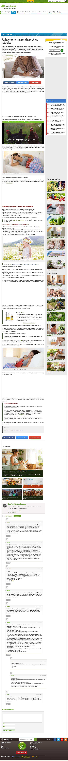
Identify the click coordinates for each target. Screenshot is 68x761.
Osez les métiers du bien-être (52, 256)
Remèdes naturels (56, 34)
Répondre (8, 562)
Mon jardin (23, 12)
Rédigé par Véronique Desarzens (17, 504)
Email (4, 726)
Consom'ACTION (53, 12)
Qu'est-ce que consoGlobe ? (6, 742)
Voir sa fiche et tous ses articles (14, 510)
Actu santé (17, 34)
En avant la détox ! (50, 225)
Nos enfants (27, 12)
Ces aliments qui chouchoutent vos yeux (54, 298)
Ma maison (18, 12)
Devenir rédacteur (12, 512)
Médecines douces (32, 34)
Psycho (48, 34)
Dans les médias (33, 745)
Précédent (43, 62)
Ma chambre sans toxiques (52, 269)
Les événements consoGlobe (35, 749)
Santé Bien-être (13, 12)
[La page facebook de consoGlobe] (55, 739)
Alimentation (4, 12)
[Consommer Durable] (26, 757)
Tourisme (39, 12)
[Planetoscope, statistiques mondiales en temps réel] (16, 757)
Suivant (3, 62)
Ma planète (34, 12)
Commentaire (5, 713)
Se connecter (30, 1)
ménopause (21, 414)
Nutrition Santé (41, 34)
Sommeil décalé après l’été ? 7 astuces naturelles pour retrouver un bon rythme (54, 286)
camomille (37, 227)
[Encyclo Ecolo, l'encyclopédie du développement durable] (35, 757)
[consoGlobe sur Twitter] (58, 739)
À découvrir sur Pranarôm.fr (29, 323)
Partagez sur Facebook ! (9, 82)
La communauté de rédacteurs (36, 742)
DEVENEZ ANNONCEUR (21, 752)
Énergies (49, 12)
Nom (3, 723)
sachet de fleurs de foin (18, 220)
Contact (2, 745)
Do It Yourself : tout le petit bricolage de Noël (55, 249)
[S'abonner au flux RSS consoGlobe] (65, 739)
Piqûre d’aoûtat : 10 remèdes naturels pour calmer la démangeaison (55, 310)
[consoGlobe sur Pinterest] (62, 739)
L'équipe (2, 743)
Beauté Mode (9, 12)
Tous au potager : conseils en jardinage (54, 203)
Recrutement (32, 746)
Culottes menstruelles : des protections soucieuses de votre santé (24, 264)
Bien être (23, 34)
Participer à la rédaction (34, 743)
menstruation (9, 183)
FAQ (2, 746)
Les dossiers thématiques (35, 747)
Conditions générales (5, 747)
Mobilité (44, 12)
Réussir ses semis (50, 191)
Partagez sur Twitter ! (22, 82)
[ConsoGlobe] (8, 6)
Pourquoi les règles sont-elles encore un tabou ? (14, 430)
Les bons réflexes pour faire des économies (55, 214)
